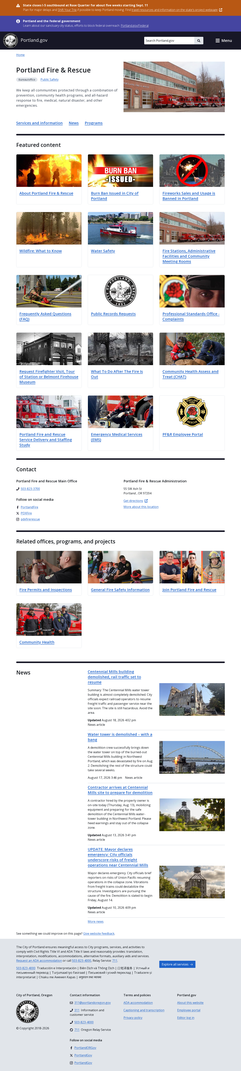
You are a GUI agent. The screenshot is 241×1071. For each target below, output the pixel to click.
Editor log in (185, 1018)
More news (96, 921)
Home (20, 55)
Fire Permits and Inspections (45, 589)
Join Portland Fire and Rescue (189, 589)
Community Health (36, 642)
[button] (223, 40)
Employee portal (188, 1010)
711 (114, 960)
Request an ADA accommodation (39, 960)
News (74, 122)
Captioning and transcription (144, 1010)
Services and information (39, 122)
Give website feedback (98, 933)
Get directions (133, 501)
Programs (94, 122)
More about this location (141, 507)
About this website (190, 1003)
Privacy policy (133, 1018)
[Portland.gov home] (25, 40)
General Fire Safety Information (120, 589)
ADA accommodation (138, 1003)
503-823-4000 (81, 960)
